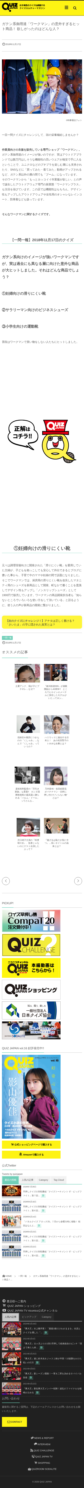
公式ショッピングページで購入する (33, 1144)
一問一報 (7, 638)
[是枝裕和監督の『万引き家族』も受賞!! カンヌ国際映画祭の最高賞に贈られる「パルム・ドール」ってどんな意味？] (27, 781)
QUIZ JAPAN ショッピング (23, 1305)
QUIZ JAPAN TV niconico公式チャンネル (32, 1310)
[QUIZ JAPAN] (23, 7)
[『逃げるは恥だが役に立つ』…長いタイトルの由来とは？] (56, 831)
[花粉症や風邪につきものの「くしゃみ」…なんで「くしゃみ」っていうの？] (28, 731)
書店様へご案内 (16, 1301)
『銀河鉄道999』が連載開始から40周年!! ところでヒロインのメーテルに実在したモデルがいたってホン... (55, 692)
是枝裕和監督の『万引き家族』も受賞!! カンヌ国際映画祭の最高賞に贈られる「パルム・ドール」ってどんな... (27, 795)
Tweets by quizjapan (12, 1174)
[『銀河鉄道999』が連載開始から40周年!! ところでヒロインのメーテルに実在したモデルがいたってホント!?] (55, 679)
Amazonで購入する (33, 1154)
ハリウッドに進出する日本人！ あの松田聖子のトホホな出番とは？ (57, 740)
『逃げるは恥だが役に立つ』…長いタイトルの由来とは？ (57, 843)
